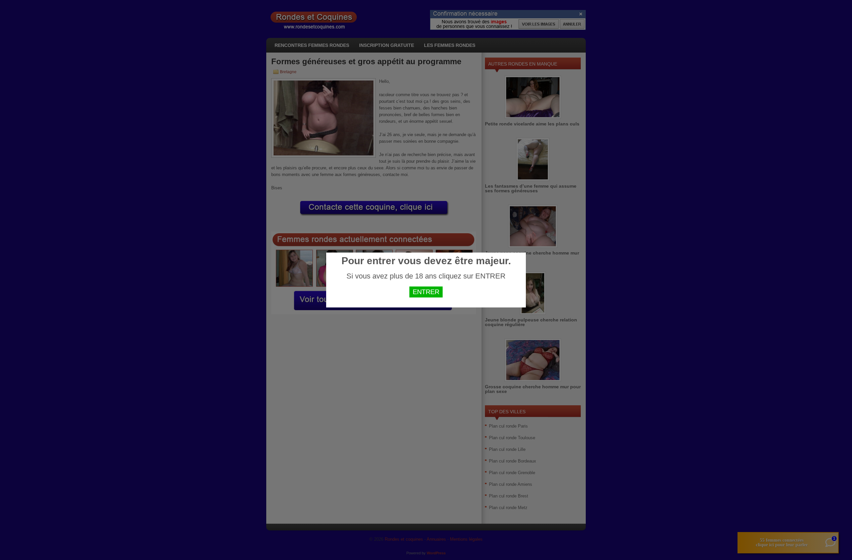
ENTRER (426, 291)
